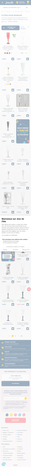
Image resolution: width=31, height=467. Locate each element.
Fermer (5, 249)
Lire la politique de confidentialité (9, 235)
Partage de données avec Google (11, 241)
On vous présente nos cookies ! (10, 242)
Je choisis (15, 249)
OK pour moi (25, 249)
